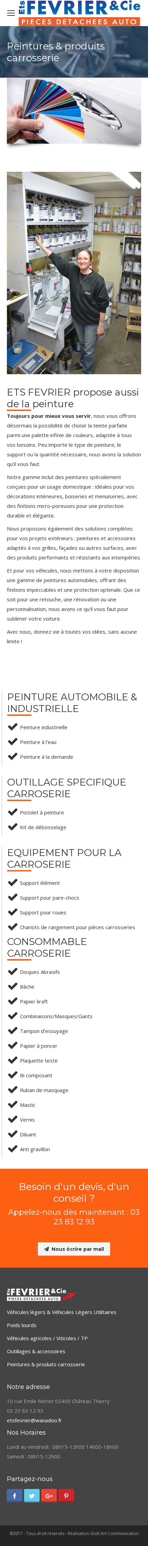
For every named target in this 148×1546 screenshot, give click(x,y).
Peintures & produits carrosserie (46, 1364)
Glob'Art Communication (114, 1533)
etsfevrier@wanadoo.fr (34, 1420)
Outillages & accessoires (36, 1351)
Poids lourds (21, 1325)
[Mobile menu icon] (11, 13)
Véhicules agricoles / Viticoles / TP (47, 1338)
